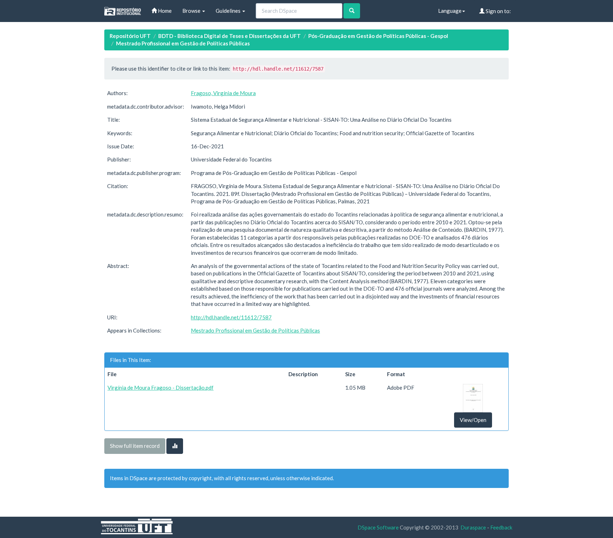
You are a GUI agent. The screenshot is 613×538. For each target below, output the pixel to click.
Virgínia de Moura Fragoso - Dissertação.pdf (160, 387)
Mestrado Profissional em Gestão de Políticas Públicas (183, 43)
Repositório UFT (130, 36)
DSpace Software (378, 527)
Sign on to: (498, 11)
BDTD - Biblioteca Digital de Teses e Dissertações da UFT (229, 36)
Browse (191, 10)
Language (450, 10)
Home (164, 10)
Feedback (501, 527)
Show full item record (135, 446)
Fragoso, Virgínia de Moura (223, 93)
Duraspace (473, 527)
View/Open (473, 420)
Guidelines (229, 10)
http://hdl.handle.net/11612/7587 (231, 317)
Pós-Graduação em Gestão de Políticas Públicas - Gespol (378, 36)
